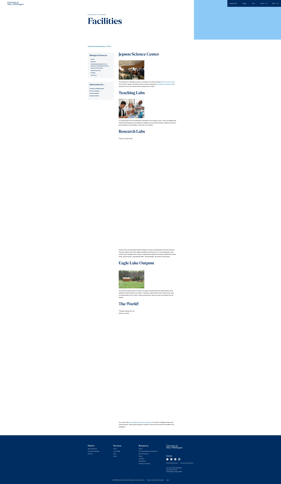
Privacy (140, 456)
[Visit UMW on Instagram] (171, 460)
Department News (94, 96)
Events (115, 456)
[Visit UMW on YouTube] (179, 460)
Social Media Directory (172, 463)
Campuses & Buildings (93, 451)
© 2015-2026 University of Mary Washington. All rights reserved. (128, 480)
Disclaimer (141, 458)
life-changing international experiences (140, 422)
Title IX (140, 449)
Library (115, 449)
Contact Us (94, 75)
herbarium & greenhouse (164, 84)
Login (167, 480)
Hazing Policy (142, 461)
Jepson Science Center (168, 82)
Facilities (93, 73)
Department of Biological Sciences (96, 46)
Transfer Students (94, 93)
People (92, 59)
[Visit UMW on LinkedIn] (175, 460)
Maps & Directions (92, 449)
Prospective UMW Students (97, 88)
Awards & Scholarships (97, 68)
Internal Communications (186, 463)
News (114, 454)
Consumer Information (144, 463)
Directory (90, 454)
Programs (93, 62)
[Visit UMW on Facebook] (167, 460)
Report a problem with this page (155, 480)
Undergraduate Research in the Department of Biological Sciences (100, 65)
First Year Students (95, 91)
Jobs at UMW (116, 451)
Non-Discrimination (144, 454)
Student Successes (96, 70)
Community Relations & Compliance (148, 451)
